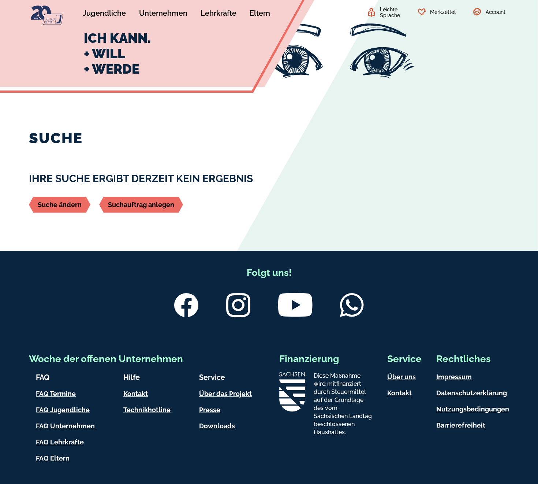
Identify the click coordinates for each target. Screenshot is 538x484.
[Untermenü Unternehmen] (163, 14)
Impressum (454, 377)
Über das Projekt (225, 394)
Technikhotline (147, 410)
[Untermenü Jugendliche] (104, 14)
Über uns (401, 377)
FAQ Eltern (53, 458)
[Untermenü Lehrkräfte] (218, 14)
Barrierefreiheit (460, 425)
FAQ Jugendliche (63, 410)
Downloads (217, 426)
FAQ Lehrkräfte (60, 442)
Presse (209, 410)
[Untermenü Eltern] (260, 14)
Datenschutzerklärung (471, 393)
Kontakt (135, 394)
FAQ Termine (56, 394)
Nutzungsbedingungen (472, 409)
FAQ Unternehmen (65, 426)
